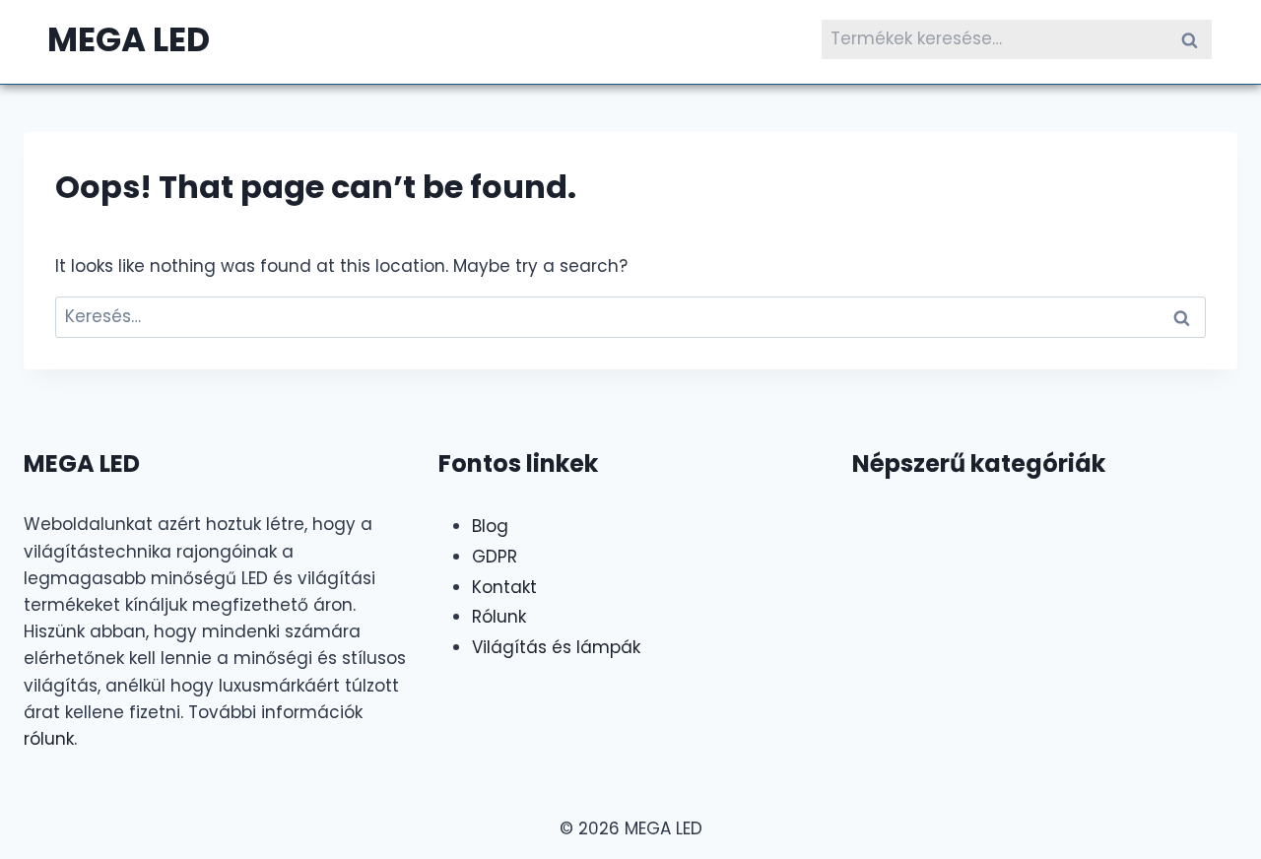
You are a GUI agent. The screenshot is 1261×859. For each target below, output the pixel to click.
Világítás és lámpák (556, 647)
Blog (490, 526)
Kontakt (504, 587)
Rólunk (499, 616)
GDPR (494, 556)
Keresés (1195, 39)
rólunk (49, 739)
